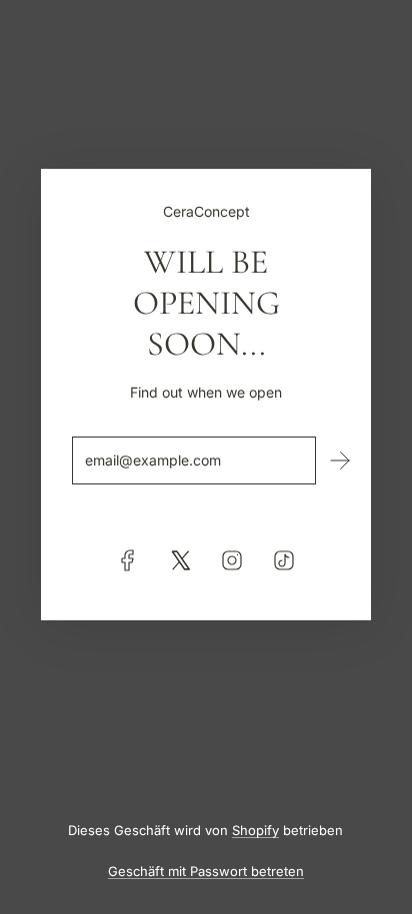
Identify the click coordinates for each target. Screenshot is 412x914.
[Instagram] (232, 560)
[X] (180, 560)
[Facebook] (128, 560)
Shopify (255, 830)
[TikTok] (284, 560)
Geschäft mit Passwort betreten (206, 871)
